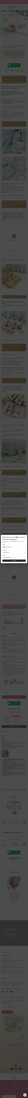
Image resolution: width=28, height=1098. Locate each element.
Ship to (3, 544)
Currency (4, 555)
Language (4, 550)
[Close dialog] (26, 536)
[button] (14, 547)
